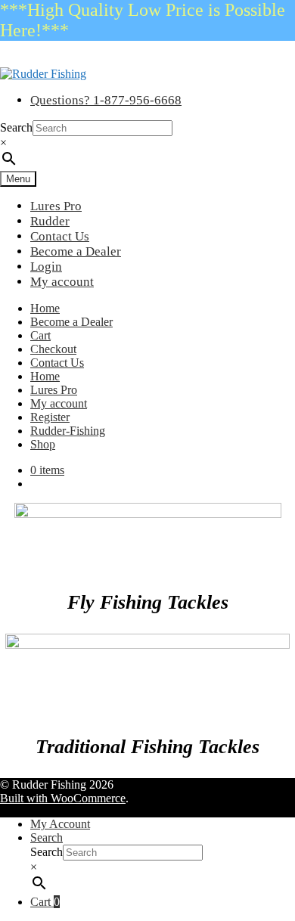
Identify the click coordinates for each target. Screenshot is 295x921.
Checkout (53, 349)
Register (50, 417)
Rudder (50, 221)
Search (16, 127)
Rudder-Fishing (67, 430)
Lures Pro (56, 206)
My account (62, 281)
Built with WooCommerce (63, 798)
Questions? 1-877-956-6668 (106, 100)
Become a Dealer (75, 251)
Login (46, 266)
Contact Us (59, 236)
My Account (60, 823)
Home (45, 308)
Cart (40, 335)
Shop (42, 444)
